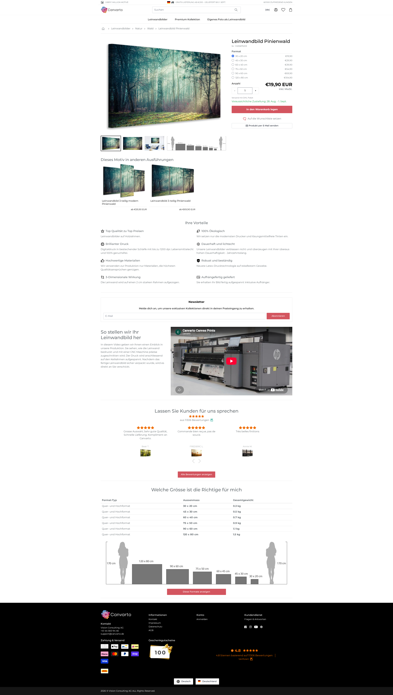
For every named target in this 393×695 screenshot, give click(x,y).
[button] (111, 143)
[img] (196, 416)
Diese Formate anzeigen (196, 591)
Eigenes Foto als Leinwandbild (226, 19)
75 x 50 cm (241, 69)
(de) (267, 9)
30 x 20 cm (241, 56)
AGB (151, 630)
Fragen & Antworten (255, 619)
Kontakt (153, 619)
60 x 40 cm (241, 64)
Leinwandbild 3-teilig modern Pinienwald (120, 202)
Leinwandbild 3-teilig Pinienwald (170, 200)
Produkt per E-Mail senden (263, 125)
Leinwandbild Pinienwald (173, 28)
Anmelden (202, 619)
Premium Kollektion (187, 19)
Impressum (155, 623)
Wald (150, 28)
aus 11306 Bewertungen (194, 420)
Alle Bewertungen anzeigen (196, 474)
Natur (138, 28)
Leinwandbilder (157, 19)
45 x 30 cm (241, 60)
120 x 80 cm (241, 77)
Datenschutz (155, 626)
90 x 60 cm (241, 73)
